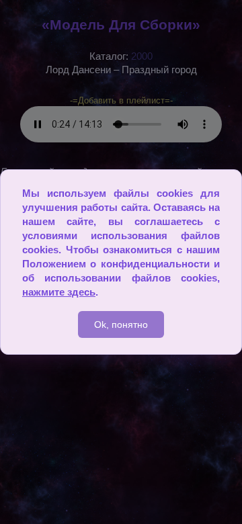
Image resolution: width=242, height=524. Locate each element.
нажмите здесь (58, 292)
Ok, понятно (121, 324)
